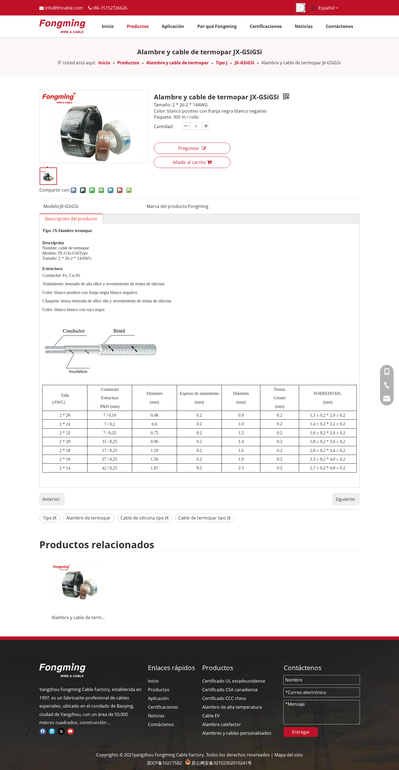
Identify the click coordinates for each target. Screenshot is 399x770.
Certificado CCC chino (224, 698)
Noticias (156, 716)
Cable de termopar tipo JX (204, 518)
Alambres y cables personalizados (236, 733)
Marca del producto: (167, 206)
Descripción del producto (71, 219)
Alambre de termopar (88, 518)
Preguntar (188, 148)
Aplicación (158, 698)
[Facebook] (42, 731)
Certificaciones (163, 707)
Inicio (153, 681)
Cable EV (211, 716)
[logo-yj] (62, 670)
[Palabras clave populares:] (300, 7)
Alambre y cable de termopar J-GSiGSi (79, 617)
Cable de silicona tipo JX (145, 518)
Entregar (301, 732)
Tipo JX (49, 518)
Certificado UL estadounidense (233, 681)
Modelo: (51, 206)
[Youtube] (70, 731)
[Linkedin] (52, 731)
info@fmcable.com (64, 8)
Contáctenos (161, 724)
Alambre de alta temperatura (232, 707)
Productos (158, 690)
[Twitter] (61, 731)
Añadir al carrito (189, 162)
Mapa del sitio (288, 755)
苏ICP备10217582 (164, 763)
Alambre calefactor (221, 724)
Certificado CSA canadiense (230, 690)
